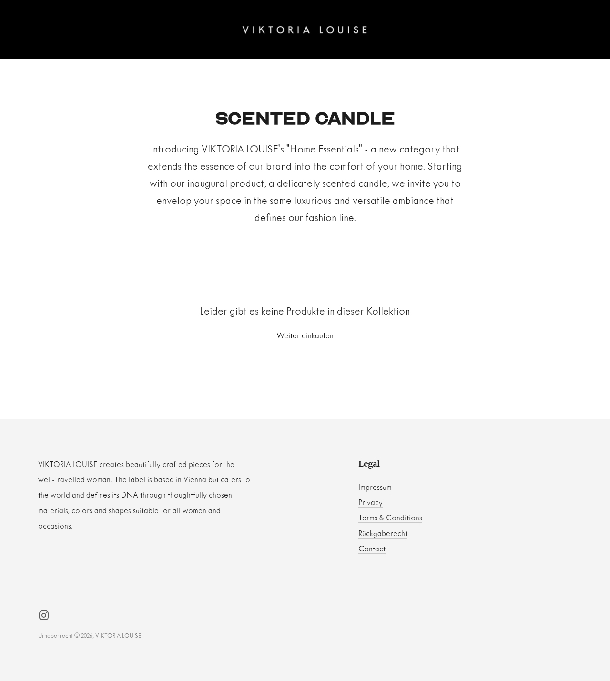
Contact (372, 549)
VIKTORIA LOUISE (118, 636)
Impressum (375, 487)
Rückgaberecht (382, 534)
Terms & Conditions (390, 518)
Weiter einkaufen (305, 336)
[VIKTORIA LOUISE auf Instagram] (44, 618)
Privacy (370, 503)
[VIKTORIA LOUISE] (305, 30)
